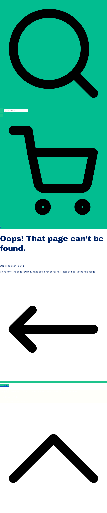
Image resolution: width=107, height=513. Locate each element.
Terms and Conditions (16, 401)
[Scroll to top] (53, 511)
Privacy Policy (12, 397)
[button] (1, 115)
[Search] (1, 110)
